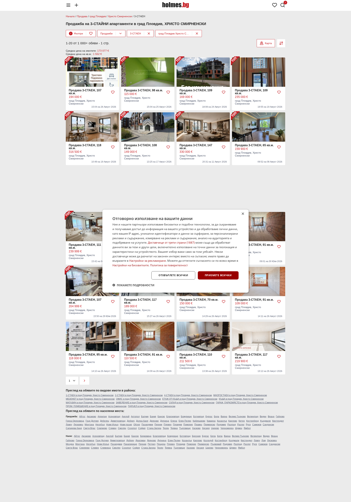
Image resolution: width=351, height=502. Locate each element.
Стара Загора (154, 428)
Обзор (136, 424)
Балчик (144, 416)
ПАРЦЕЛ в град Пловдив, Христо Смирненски (151, 406)
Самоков (256, 424)
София (142, 428)
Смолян (122, 428)
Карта (268, 43)
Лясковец (78, 424)
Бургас (208, 416)
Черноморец (227, 428)
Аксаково (91, 416)
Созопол (132, 428)
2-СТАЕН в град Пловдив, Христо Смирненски (139, 395)
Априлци (102, 416)
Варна (224, 416)
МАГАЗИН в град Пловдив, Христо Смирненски (90, 403)
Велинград (252, 416)
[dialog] (175, 251)
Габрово (280, 416)
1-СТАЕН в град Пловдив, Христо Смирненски (90, 395)
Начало (70, 16)
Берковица (145, 436)
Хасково (196, 428)
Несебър (100, 424)
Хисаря (206, 428)
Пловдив (177, 424)
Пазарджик (147, 424)
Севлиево (102, 428)
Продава (82, 16)
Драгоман (140, 440)
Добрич (131, 421)
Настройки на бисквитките (130, 265)
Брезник (196, 436)
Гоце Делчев (92, 421)
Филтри (76, 33)
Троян (166, 428)
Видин (263, 416)
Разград (231, 424)
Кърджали (265, 421)
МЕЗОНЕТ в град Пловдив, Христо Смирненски (90, 399)
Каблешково (199, 421)
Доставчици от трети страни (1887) (171, 242)
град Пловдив (98, 16)
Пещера (161, 444)
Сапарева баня (74, 428)
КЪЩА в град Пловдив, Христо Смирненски (241, 399)
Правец (198, 424)
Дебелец (104, 421)
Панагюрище (130, 444)
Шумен (238, 428)
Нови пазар (126, 424)
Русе (248, 424)
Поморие (188, 424)
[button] (133, 285)
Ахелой (125, 416)
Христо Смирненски (120, 16)
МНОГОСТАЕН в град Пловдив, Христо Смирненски (240, 395)
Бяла (216, 416)
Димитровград (118, 421)
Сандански (268, 424)
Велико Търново (237, 416)
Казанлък (222, 421)
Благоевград (172, 416)
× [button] (242, 213)
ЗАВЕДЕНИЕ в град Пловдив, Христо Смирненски (141, 403)
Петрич (151, 444)
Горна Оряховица (75, 421)
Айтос (82, 416)
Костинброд (252, 421)
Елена (174, 421)
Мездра (70, 444)
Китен (242, 421)
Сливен (112, 428)
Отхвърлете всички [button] (173, 275)
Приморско (209, 424)
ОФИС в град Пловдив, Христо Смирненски (138, 399)
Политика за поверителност (169, 265)
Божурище (186, 416)
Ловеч (69, 424)
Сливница (105, 448)
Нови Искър (112, 424)
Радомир (221, 424)
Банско (161, 416)
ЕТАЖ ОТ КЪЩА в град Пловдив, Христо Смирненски (189, 399)
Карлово (232, 421)
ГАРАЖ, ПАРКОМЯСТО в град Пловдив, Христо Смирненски (247, 403)
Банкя (153, 416)
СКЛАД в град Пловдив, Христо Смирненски (191, 403)
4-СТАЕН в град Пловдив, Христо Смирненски (188, 395)
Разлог (240, 424)
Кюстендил (278, 421)
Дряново (154, 421)
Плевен (167, 424)
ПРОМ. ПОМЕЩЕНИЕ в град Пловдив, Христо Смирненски (96, 406)
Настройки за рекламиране (147, 260)
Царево (215, 428)
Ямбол (247, 428)
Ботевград (198, 416)
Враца (271, 416)
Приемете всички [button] (218, 275)
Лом (263, 440)
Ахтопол (135, 416)
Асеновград (114, 416)
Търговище (185, 428)
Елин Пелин (185, 421)
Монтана (89, 424)
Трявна (174, 428)
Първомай (216, 444)
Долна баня (142, 421)
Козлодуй (208, 440)
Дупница (164, 421)
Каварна (211, 421)
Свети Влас (89, 428)
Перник (158, 424)
